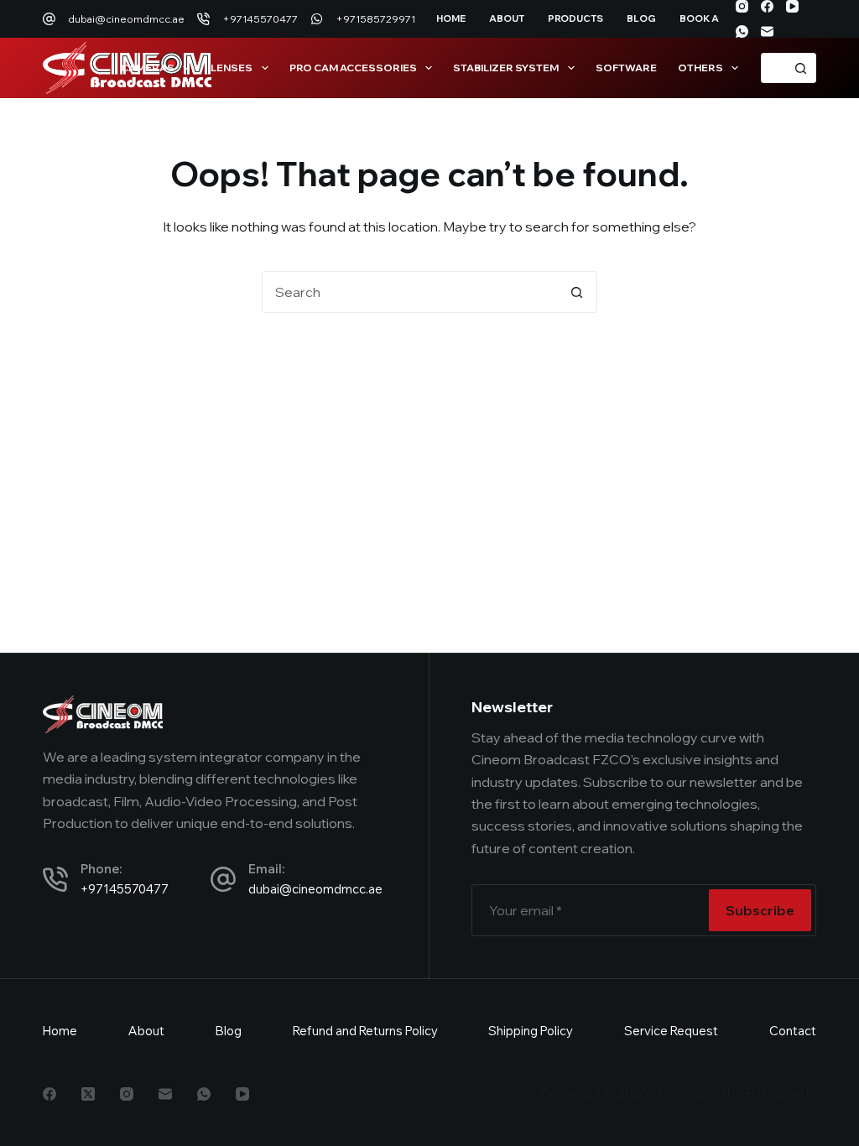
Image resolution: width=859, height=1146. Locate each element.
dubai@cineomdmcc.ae (126, 19)
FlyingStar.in (780, 1093)
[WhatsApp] (742, 31)
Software (626, 67)
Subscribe (760, 910)
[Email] (767, 31)
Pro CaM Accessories (353, 67)
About (506, 18)
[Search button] (801, 68)
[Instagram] (742, 6)
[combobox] (774, 68)
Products (575, 18)
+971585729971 (375, 19)
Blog (641, 18)
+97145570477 (260, 19)
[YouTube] (792, 6)
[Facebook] (767, 6)
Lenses (231, 67)
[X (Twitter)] (88, 1094)
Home (451, 18)
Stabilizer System (506, 67)
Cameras (147, 67)
